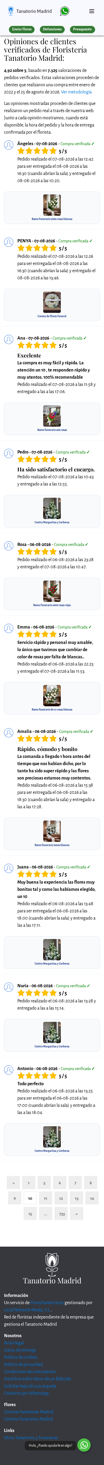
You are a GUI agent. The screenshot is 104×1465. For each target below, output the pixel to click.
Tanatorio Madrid (34, 11)
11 (45, 1198)
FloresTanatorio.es (47, 1302)
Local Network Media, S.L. (27, 1310)
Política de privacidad (23, 1364)
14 (92, 1198)
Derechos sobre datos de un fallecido (37, 1379)
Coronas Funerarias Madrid (28, 1412)
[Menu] (92, 9)
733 (62, 1213)
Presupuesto (82, 29)
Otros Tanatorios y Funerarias (31, 1437)
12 (61, 1198)
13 (76, 1198)
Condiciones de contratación (30, 1371)
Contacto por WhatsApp (26, 1393)
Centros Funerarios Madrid (28, 1419)
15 (30, 1213)
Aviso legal (14, 1343)
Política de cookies (20, 1357)
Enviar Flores (21, 29)
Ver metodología (76, 92)
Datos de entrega (20, 1350)
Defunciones (52, 29)
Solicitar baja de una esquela (30, 1386)
